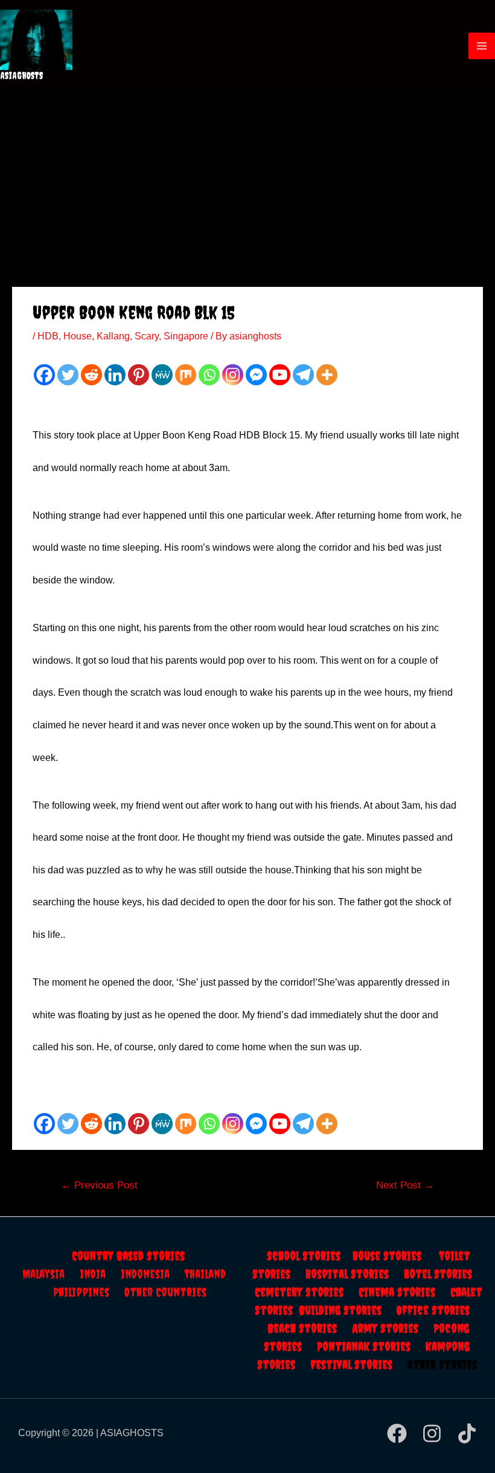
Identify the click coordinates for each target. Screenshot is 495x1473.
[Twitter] (67, 374)
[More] (326, 374)
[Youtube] (279, 374)
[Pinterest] (138, 374)
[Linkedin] (115, 374)
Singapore (186, 336)
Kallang (113, 336)
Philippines (88, 1292)
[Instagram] (232, 374)
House (77, 336)
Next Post (405, 1185)
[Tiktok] (467, 1433)
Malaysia (43, 1274)
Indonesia (153, 1274)
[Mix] (185, 374)
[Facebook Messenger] (256, 374)
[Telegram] (303, 374)
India (100, 1274)
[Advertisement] (247, 181)
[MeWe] (162, 374)
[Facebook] (44, 374)
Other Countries (165, 1292)
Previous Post (99, 1185)
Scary (147, 336)
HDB (48, 336)
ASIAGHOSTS (21, 75)
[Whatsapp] (209, 374)
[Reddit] (91, 374)
